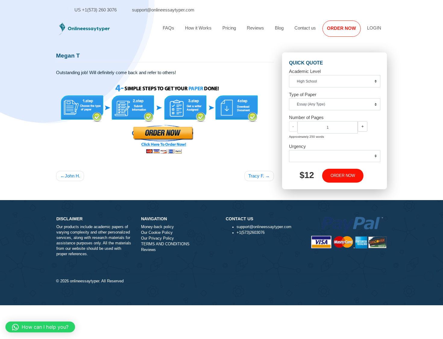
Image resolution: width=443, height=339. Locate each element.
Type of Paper (302, 94)
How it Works (198, 27)
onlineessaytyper (84, 281)
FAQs (168, 27)
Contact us (305, 27)
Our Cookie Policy (157, 233)
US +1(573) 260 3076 (95, 9)
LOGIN (374, 27)
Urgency (297, 146)
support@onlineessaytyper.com (163, 9)
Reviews (255, 27)
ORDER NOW (341, 28)
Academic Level (305, 71)
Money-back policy (157, 227)
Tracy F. (256, 175)
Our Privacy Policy (157, 238)
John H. (72, 175)
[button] (40, 327)
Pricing (229, 27)
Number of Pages (306, 117)
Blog (279, 27)
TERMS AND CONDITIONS (165, 244)
